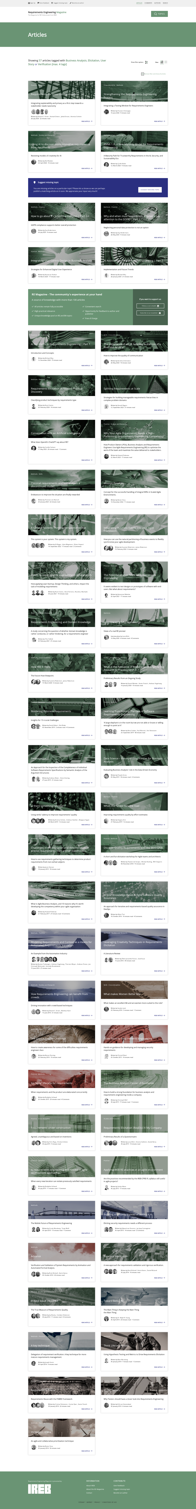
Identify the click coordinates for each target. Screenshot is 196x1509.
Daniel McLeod (152, 1270)
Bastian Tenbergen (44, 964)
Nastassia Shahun (51, 275)
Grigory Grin (122, 820)
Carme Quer (73, 1404)
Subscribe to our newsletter (149, 313)
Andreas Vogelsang (155, 683)
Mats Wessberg (123, 1360)
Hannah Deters (55, 116)
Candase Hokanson (63, 1315)
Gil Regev (58, 544)
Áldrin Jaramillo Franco (129, 959)
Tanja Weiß (65, 1228)
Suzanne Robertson (128, 547)
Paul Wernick (141, 731)
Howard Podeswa (123, 455)
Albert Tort (121, 914)
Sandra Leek (122, 1008)
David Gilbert (53, 725)
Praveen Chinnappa (124, 111)
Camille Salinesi (50, 447)
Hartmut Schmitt (76, 116)
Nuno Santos (49, 405)
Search (165, 3)
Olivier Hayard (78, 544)
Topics (161, 14)
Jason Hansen (49, 867)
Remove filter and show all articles (155, 74)
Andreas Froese (82, 964)
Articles (139, 3)
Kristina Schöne (60, 820)
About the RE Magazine (95, 1489)
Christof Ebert (122, 1055)
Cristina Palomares (61, 1404)
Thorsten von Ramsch (52, 500)
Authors (157, 3)
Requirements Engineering (47, 13)
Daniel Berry (152, 1142)
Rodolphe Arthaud (51, 1097)
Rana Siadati (132, 731)
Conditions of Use (109, 1502)
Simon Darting (65, 778)
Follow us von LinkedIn (149, 306)
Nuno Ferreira (69, 592)
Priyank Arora (122, 775)
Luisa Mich (125, 636)
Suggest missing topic (150, 190)
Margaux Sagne (84, 820)
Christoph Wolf (122, 1100)
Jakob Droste (65, 116)
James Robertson (141, 547)
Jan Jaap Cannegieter (144, 1228)
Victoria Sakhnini (141, 1142)
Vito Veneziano (151, 731)
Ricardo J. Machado (81, 592)
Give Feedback (119, 1485)
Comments (148, 3)
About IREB (90, 1485)
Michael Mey (122, 275)
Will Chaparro (157, 862)
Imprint (89, 1502)
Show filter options (137, 62)
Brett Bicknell (53, 1273)
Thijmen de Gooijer (134, 862)
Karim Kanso (63, 1273)
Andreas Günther (72, 820)
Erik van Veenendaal (124, 1404)
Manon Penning (50, 1055)
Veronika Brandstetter (53, 966)
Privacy (97, 1502)
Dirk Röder (62, 725)
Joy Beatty (52, 1315)
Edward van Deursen (129, 1228)
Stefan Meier (122, 1186)
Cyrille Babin (122, 164)
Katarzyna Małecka (124, 594)
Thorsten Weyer (70, 964)
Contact (89, 1493)
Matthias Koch (66, 1011)
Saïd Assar (141, 959)
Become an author (120, 1493)
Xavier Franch (143, 683)
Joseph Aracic (49, 1362)
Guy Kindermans (50, 230)
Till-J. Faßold (49, 639)
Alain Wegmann (67, 544)
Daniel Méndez (133, 683)
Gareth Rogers (122, 405)
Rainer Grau (122, 500)
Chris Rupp (53, 1142)
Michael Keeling (146, 862)
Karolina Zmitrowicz (124, 361)
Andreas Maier (54, 778)
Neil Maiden (49, 161)
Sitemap (81, 1502)
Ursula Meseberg (55, 1228)
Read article (86, 121)
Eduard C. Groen (43, 116)
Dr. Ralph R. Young (124, 1318)
